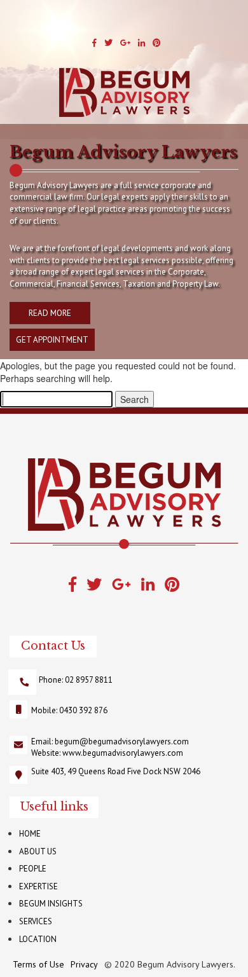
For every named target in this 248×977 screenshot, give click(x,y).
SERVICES (35, 921)
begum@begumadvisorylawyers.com (122, 741)
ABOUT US (38, 851)
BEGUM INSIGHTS (51, 903)
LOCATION (38, 939)
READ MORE (50, 313)
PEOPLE (32, 868)
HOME (30, 833)
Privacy (84, 964)
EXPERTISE (38, 886)
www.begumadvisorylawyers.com (122, 753)
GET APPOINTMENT (52, 339)
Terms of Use (38, 964)
